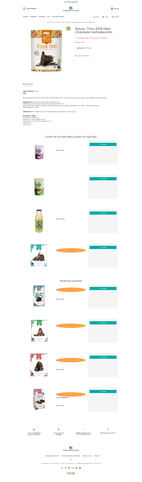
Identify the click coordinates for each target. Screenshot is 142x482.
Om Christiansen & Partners (70, 456)
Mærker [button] (34, 17)
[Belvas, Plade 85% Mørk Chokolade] (39, 299)
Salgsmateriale (58, 17)
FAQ (48, 17)
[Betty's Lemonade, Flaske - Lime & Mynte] (39, 223)
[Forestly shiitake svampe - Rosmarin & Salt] (39, 155)
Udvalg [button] (26, 17)
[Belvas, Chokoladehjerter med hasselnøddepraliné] (39, 402)
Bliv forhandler (31, 9)
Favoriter (116, 17)
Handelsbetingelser (52, 456)
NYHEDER (42, 17)
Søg (97, 17)
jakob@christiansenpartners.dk (85, 463)
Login (106, 17)
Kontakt (97, 456)
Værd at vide (87, 456)
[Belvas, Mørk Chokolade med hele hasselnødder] (39, 258)
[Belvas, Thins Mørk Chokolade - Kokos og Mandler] (39, 368)
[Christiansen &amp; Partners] (71, 9)
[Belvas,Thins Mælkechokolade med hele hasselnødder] (39, 333)
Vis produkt (103, 144)
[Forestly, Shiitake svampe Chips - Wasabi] (39, 189)
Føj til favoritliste (83, 56)
